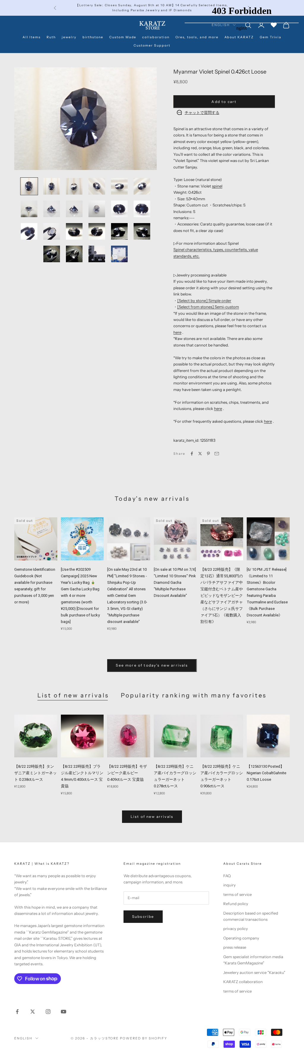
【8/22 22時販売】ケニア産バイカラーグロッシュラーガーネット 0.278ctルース (175, 776)
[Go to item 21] (97, 254)
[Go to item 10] (97, 209)
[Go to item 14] (52, 231)
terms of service (237, 894)
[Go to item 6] (142, 186)
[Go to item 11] (119, 209)
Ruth (51, 37)
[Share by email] (216, 453)
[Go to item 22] (119, 254)
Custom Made (122, 37)
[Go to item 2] (52, 186)
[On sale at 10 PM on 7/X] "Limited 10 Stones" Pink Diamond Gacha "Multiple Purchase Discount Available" (175, 582)
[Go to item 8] (52, 209)
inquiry (229, 885)
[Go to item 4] (97, 186)
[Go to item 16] (97, 231)
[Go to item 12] (142, 209)
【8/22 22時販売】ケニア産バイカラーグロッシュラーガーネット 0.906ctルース (221, 776)
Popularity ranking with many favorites (194, 695)
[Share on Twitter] (200, 453)
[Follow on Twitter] (33, 1012)
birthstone (93, 37)
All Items (32, 37)
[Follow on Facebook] (17, 1012)
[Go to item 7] (29, 209)
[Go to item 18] (142, 231)
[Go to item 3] (74, 186)
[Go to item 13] (29, 231)
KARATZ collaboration (243, 981)
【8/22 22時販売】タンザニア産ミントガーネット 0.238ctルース (35, 773)
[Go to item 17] (119, 231)
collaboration (155, 37)
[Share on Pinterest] (208, 453)
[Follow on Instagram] (48, 1012)
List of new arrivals (73, 695)
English (23, 1038)
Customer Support (152, 45)
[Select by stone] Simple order (204, 300)
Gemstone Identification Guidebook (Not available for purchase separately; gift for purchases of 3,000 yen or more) (34, 585)
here (177, 332)
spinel (217, 186)
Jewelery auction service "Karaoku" (254, 972)
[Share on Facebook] (191, 453)
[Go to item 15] (74, 231)
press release (234, 947)
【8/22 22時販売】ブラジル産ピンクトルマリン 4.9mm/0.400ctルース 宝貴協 (82, 776)
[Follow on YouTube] (63, 1012)
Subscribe (143, 916)
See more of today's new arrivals (152, 665)
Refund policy (235, 903)
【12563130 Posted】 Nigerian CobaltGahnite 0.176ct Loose (266, 773)
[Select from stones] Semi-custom (208, 306)
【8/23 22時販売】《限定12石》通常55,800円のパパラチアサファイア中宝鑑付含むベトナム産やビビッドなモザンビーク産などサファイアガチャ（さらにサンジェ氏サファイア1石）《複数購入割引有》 (221, 595)
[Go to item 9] (74, 209)
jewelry (69, 37)
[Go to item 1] (29, 186)
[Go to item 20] (74, 254)
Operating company (241, 938)
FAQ (227, 875)
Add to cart (224, 101)
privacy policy (235, 928)
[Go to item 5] (119, 186)
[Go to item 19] (52, 254)
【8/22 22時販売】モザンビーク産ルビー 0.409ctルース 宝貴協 (127, 773)
